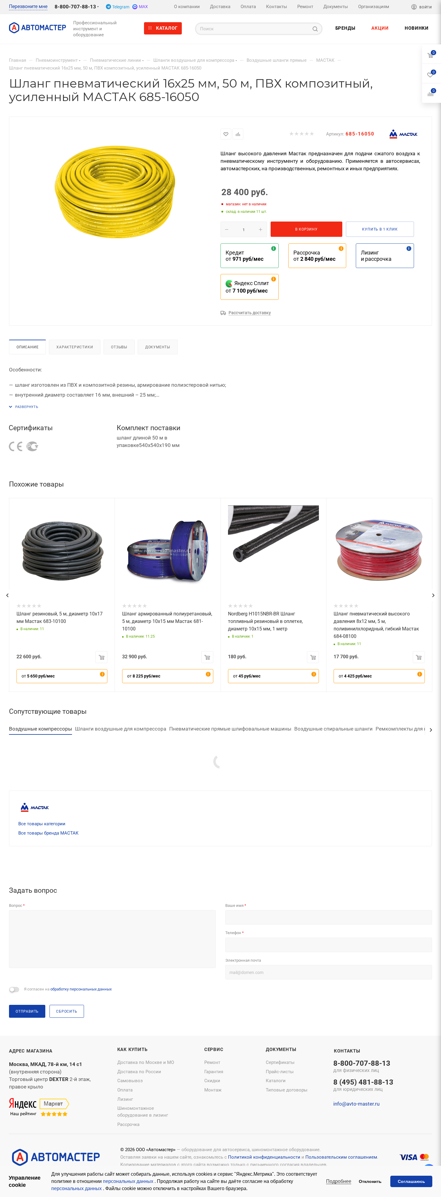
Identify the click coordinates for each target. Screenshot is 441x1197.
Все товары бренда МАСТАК (48, 833)
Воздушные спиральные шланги (333, 729)
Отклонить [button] (370, 1181)
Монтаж (212, 1090)
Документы (157, 347)
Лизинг (125, 1099)
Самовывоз (130, 1080)
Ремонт (212, 1062)
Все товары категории (41, 823)
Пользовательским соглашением (341, 1157)
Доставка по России (139, 1071)
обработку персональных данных (81, 989)
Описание (27, 347)
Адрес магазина (30, 1051)
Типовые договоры (287, 1090)
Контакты (347, 1051)
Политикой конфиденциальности (264, 1157)
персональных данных (128, 1181)
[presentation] (7, 595)
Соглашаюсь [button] (411, 1181)
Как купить (132, 1049)
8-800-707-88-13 (75, 7)
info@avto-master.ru (356, 1104)
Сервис (214, 1049)
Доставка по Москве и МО (145, 1062)
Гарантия (213, 1071)
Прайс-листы (280, 1071)
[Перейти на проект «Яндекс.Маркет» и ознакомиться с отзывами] (39, 1107)
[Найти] (315, 28)
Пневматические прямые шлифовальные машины (230, 729)
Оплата (125, 1090)
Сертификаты (280, 1062)
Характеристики (74, 347)
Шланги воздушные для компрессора (120, 729)
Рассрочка (128, 1124)
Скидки (212, 1080)
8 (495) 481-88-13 (363, 1085)
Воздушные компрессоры (40, 729)
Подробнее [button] (338, 1181)
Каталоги (276, 1080)
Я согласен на (68, 989)
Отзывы (119, 347)
